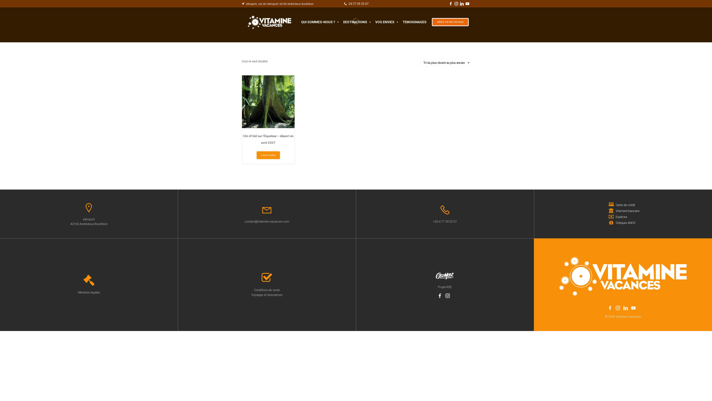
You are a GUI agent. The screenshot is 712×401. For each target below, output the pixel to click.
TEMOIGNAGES (414, 22)
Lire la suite (268, 155)
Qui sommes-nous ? (318, 22)
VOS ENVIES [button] (384, 22)
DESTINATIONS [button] (355, 22)
